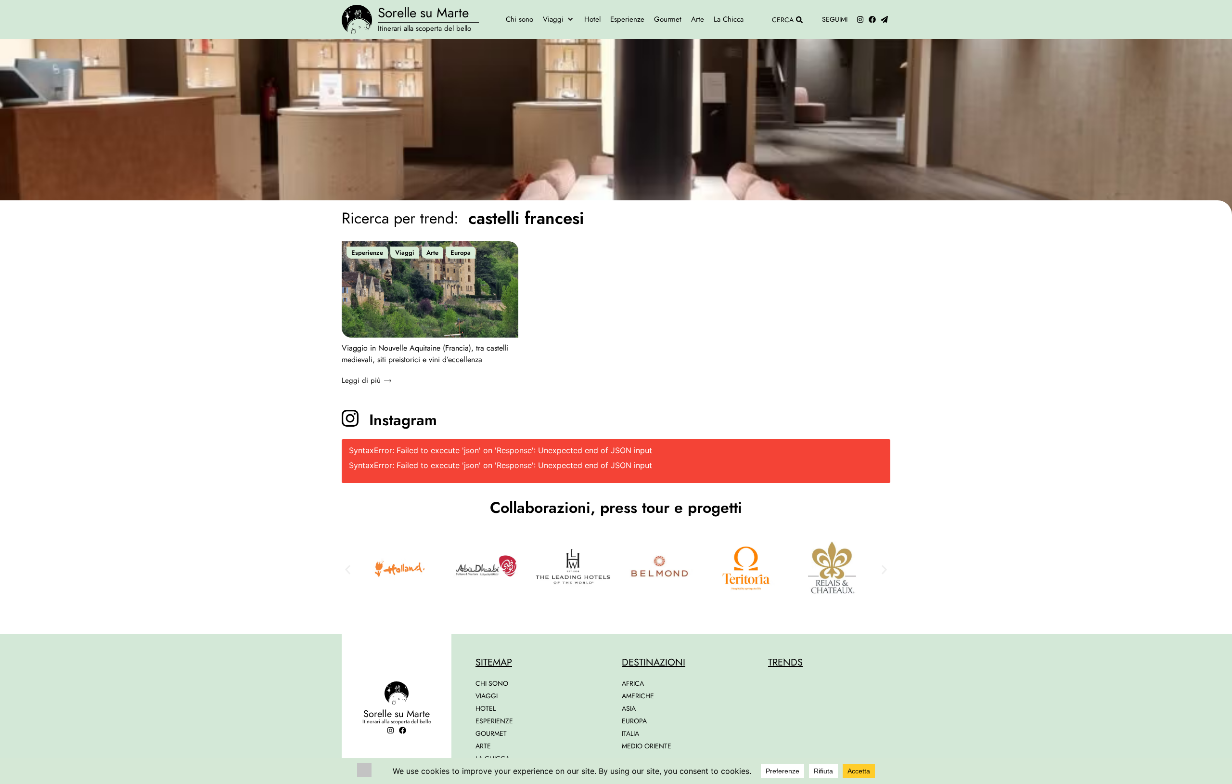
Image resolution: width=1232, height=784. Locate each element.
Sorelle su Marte (423, 13)
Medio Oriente (646, 746)
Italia (630, 733)
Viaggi (404, 252)
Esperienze (367, 252)
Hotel (485, 708)
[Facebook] (872, 19)
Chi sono (491, 683)
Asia (629, 708)
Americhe (638, 696)
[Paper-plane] (884, 19)
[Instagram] (860, 19)
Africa (633, 683)
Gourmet (491, 733)
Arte (432, 252)
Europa (460, 252)
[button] (558, 19)
